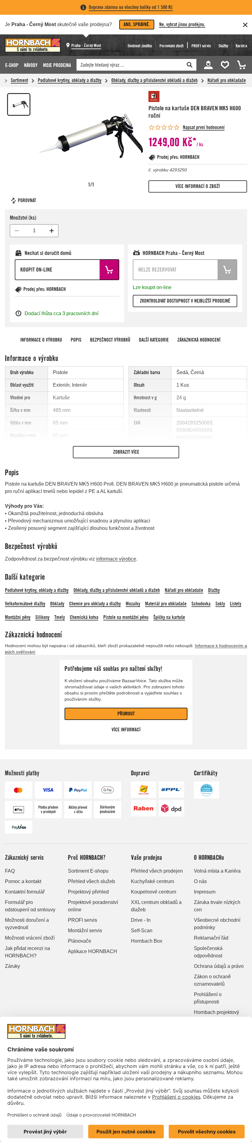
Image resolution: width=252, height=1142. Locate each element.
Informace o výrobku (41, 340)
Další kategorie (154, 340)
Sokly (220, 604)
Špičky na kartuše (169, 617)
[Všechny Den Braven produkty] (166, 96)
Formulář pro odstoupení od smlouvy (30, 906)
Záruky (12, 966)
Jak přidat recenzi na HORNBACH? (27, 952)
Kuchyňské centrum (152, 881)
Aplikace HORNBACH (92, 951)
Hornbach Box (146, 941)
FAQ (10, 871)
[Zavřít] (245, 25)
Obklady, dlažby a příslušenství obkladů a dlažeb (154, 80)
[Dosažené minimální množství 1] (16, 230)
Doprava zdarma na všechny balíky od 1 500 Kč (131, 7)
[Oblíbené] (226, 65)
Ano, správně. (137, 24)
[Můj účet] (208, 65)
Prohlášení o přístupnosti (208, 998)
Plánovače (79, 941)
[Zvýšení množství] (51, 230)
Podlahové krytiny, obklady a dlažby (69, 80)
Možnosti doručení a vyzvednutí (27, 923)
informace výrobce (116, 558)
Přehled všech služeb (91, 881)
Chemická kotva (84, 617)
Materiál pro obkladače (166, 604)
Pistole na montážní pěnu (125, 617)
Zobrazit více (126, 452)
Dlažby (214, 590)
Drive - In (141, 920)
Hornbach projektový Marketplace (216, 1016)
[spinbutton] (34, 230)
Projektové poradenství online (93, 906)
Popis (76, 340)
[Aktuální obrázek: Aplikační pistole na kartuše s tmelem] (19, 104)
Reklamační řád (211, 938)
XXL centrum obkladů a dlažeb (156, 906)
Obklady (57, 604)
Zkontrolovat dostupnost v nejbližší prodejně (185, 301)
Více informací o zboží (197, 186)
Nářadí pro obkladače (226, 80)
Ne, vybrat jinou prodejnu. (182, 24)
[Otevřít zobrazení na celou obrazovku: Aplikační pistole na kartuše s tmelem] (91, 136)
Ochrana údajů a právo (219, 966)
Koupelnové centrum (153, 891)
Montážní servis (85, 930)
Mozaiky (133, 604)
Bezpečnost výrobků (110, 340)
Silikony (42, 617)
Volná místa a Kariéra (217, 871)
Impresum (204, 891)
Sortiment (19, 80)
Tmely (59, 617)
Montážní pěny (17, 617)
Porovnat (27, 200)
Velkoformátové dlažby (25, 604)
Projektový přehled (88, 891)
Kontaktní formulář (25, 891)
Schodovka (201, 604)
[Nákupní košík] (240, 65)
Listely (235, 604)
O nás (200, 881)
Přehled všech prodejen (157, 871)
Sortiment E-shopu (88, 871)
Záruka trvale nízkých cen (217, 906)
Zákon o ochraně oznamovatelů (212, 980)
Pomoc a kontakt (23, 881)
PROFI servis (82, 920)
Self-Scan (141, 930)
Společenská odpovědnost (208, 952)
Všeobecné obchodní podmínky (217, 923)
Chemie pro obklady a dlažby (95, 604)
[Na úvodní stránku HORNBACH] (33, 45)
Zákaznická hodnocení (198, 340)
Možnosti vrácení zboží (30, 938)
